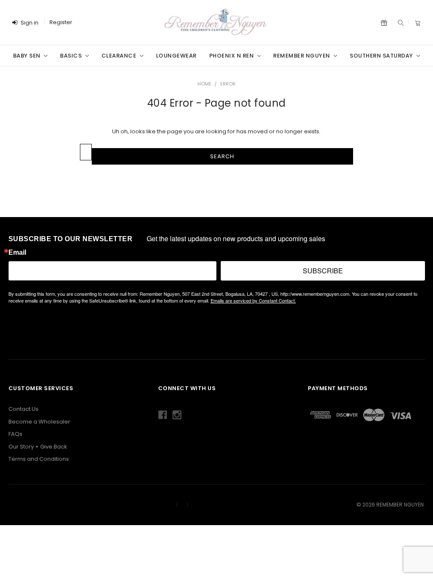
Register (60, 22)
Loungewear (176, 56)
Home (204, 83)
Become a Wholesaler (39, 422)
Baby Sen (27, 56)
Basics (71, 56)
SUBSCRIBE (323, 270)
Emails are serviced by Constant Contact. (253, 300)
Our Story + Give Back (37, 447)
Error (228, 83)
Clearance (119, 56)
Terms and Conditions (38, 459)
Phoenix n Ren (232, 56)
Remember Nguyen (302, 56)
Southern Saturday (382, 56)
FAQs (15, 434)
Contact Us (23, 409)
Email (17, 252)
